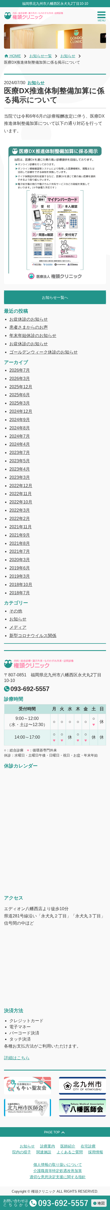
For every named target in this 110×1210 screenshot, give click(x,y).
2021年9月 (19, 535)
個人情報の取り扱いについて (57, 1164)
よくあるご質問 (70, 1152)
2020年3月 (19, 559)
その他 (15, 611)
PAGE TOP (55, 1132)
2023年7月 (19, 452)
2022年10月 (20, 502)
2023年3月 (19, 477)
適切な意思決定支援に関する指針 (58, 1177)
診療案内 (47, 1146)
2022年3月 (19, 510)
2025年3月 (19, 403)
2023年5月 (19, 461)
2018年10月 (20, 584)
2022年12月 (20, 485)
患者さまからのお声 (28, 327)
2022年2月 (19, 518)
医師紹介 (67, 1146)
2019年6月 (19, 568)
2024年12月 (20, 411)
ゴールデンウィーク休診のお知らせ (43, 352)
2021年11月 (20, 527)
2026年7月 (19, 370)
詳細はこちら (17, 1058)
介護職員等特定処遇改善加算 (57, 1171)
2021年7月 (19, 551)
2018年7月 (19, 593)
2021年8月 (19, 543)
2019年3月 (19, 576)
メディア (17, 627)
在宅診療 (88, 1146)
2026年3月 (19, 378)
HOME (12, 56)
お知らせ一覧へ (55, 297)
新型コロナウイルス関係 (32, 635)
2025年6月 (19, 395)
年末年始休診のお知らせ (32, 335)
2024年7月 (19, 436)
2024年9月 (19, 419)
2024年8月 (19, 428)
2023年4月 (19, 469)
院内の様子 (21, 1152)
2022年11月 (20, 493)
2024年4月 (19, 444)
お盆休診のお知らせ (28, 319)
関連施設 (43, 1152)
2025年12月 (20, 387)
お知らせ (67, 56)
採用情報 (95, 1152)
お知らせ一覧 (40, 56)
